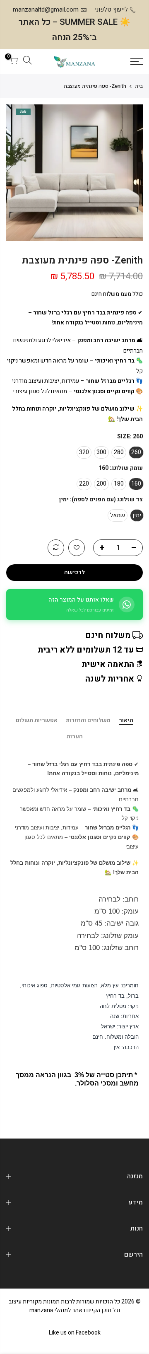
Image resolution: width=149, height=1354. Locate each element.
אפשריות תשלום (37, 721)
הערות (75, 737)
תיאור (126, 721)
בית (139, 86)
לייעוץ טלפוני (111, 9)
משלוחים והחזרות (88, 721)
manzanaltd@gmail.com (46, 9)
